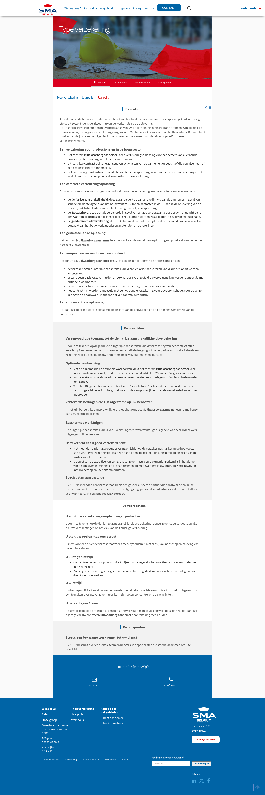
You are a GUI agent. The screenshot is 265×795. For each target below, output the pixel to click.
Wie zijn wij (49, 709)
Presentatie (100, 82)
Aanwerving (71, 759)
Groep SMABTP (91, 759)
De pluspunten (164, 82)
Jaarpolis (77, 714)
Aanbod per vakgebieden (100, 8)
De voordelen (120, 82)
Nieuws (149, 8)
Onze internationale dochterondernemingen (55, 729)
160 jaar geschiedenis (50, 740)
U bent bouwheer (112, 723)
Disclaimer (110, 759)
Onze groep (49, 720)
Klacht (125, 759)
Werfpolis (77, 720)
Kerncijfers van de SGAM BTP (53, 749)
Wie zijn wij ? (72, 8)
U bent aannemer (112, 718)
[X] (203, 781)
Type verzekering (130, 8)
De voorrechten (142, 82)
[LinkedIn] (195, 781)
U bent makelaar (50, 759)
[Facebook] (210, 781)
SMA (45, 714)
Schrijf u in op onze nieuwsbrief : (168, 757)
